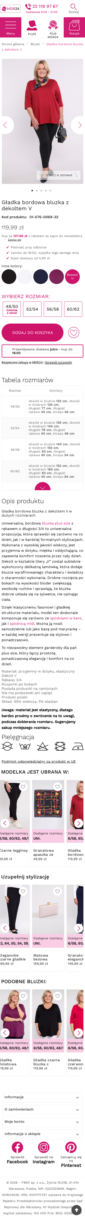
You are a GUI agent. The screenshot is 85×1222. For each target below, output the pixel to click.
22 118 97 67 (45, 6)
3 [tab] (41, 190)
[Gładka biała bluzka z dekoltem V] (24, 276)
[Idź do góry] (76, 1210)
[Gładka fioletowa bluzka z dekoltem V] (56, 276)
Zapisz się (14, 239)
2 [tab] (37, 190)
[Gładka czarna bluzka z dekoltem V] (9, 276)
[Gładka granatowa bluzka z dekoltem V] (40, 276)
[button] (5, 823)
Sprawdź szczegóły (58, 362)
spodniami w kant (65, 618)
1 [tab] (32, 190)
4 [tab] (46, 190)
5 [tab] (50, 190)
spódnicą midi (22, 623)
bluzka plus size (56, 523)
